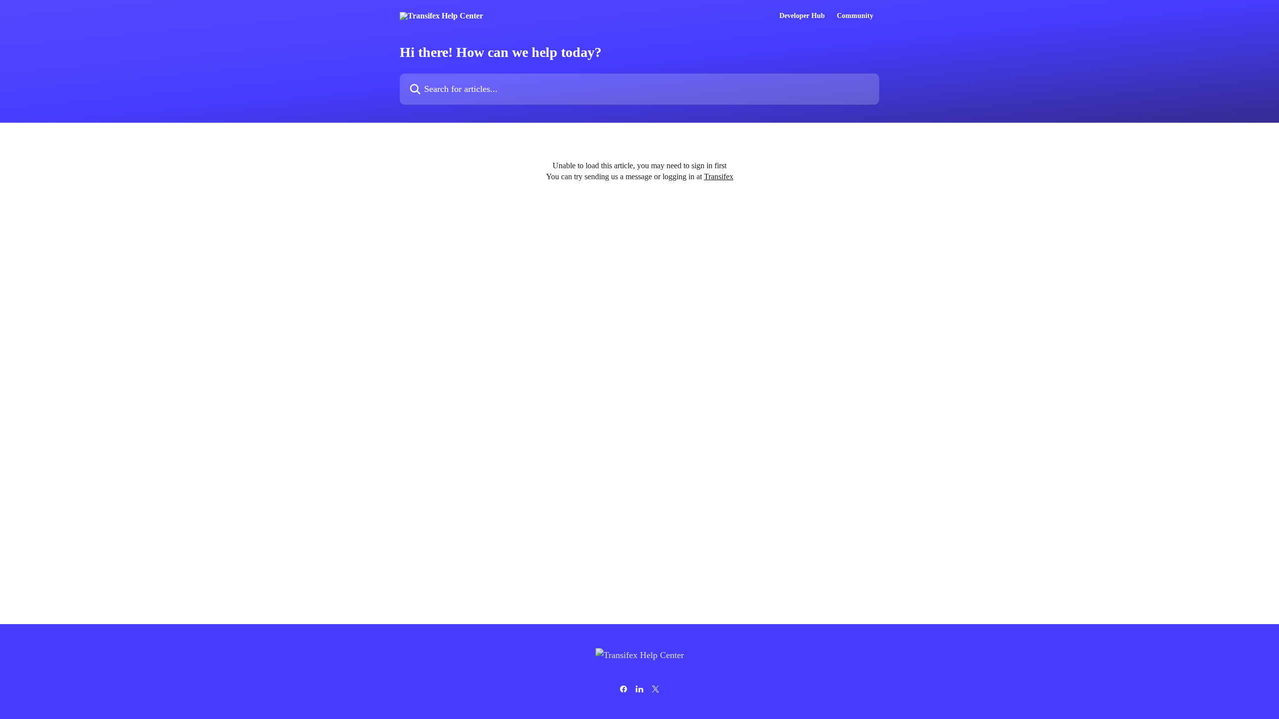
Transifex (718, 176)
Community (855, 15)
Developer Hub (802, 15)
